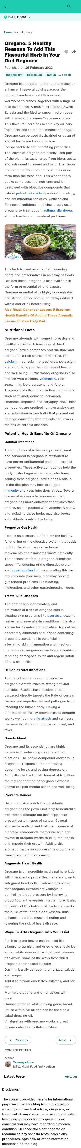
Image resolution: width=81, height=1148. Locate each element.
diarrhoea (64, 210)
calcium (11, 361)
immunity (53, 74)
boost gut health (24, 570)
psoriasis (54, 616)
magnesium (14, 74)
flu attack (43, 718)
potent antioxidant (30, 193)
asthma (49, 210)
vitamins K (48, 379)
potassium (34, 74)
